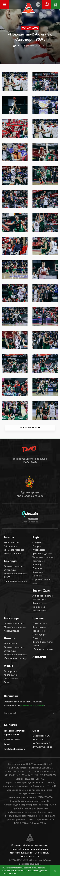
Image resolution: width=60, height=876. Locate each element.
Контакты (37, 576)
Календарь (11, 618)
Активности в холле (42, 596)
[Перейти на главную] (28, 8)
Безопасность (39, 611)
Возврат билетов (12, 554)
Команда (10, 561)
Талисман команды (42, 557)
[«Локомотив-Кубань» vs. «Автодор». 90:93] (15, 81)
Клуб (35, 537)
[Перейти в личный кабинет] (46, 4)
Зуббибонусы (39, 600)
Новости (9, 638)
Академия (39, 657)
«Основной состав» (42, 649)
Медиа (8, 666)
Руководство (38, 550)
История (36, 546)
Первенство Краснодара (39, 633)
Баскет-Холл (41, 590)
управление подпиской (32, 705)
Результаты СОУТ (30, 856)
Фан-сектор (38, 607)
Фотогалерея (11, 679)
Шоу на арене (39, 603)
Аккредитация (11, 631)
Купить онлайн (11, 543)
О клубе (36, 543)
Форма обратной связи (41, 581)
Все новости (10, 644)
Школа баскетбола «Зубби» (42, 644)
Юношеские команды (15, 581)
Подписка (11, 696)
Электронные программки (11, 673)
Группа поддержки (42, 554)
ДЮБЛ (7, 577)
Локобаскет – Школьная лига (40, 626)
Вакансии (37, 572)
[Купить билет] (55, 4)
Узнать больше (9, 873)
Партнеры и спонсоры (38, 563)
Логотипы (37, 568)
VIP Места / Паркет (14, 550)
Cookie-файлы (42, 853)
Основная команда (14, 566)
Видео (7, 682)
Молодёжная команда (15, 574)
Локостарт (37, 638)
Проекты (38, 618)
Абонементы (10, 546)
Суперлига (10, 570)
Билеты (9, 537)
